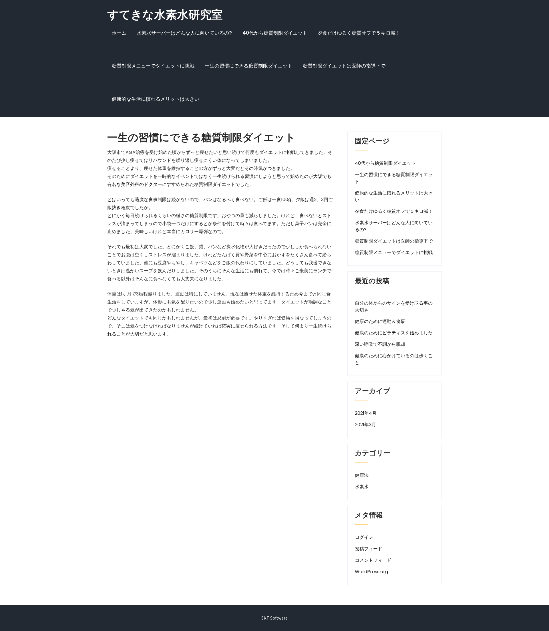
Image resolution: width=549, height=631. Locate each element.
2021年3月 (365, 424)
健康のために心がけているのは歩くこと (394, 359)
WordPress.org (371, 571)
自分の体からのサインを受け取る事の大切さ (394, 306)
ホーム (119, 32)
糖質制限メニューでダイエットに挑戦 (153, 65)
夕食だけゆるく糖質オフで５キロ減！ (359, 32)
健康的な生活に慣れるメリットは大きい (155, 99)
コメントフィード (373, 560)
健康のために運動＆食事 (380, 321)
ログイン (364, 537)
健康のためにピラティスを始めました (394, 333)
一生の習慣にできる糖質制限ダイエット (248, 65)
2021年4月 (366, 413)
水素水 (362, 486)
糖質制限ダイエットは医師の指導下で (344, 65)
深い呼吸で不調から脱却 (380, 344)
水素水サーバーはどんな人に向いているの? (184, 32)
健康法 (362, 475)
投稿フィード (368, 548)
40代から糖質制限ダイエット (274, 32)
